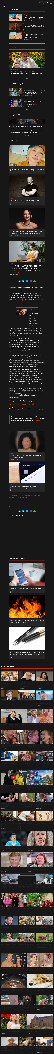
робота (31, 507)
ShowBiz (25, 23)
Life (24, 14)
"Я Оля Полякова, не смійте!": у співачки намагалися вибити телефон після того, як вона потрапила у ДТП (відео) (33, 27)
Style (24, 99)
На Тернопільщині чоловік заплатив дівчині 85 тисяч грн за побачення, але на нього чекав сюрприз (33, 318)
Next (43, 60)
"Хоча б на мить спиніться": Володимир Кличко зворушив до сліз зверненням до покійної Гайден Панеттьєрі (33, 17)
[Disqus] (27, 538)
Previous (10, 60)
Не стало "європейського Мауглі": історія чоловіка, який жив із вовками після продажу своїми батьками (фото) (26, 73)
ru (40, 3)
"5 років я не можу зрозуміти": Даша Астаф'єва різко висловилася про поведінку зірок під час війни (32, 92)
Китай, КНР (25, 507)
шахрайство (17, 507)
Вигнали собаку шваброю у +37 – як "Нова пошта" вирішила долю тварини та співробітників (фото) (33, 103)
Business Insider (27, 301)
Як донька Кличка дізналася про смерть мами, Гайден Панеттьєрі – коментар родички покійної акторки (34, 36)
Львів (11, 655)
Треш (11, 453)
